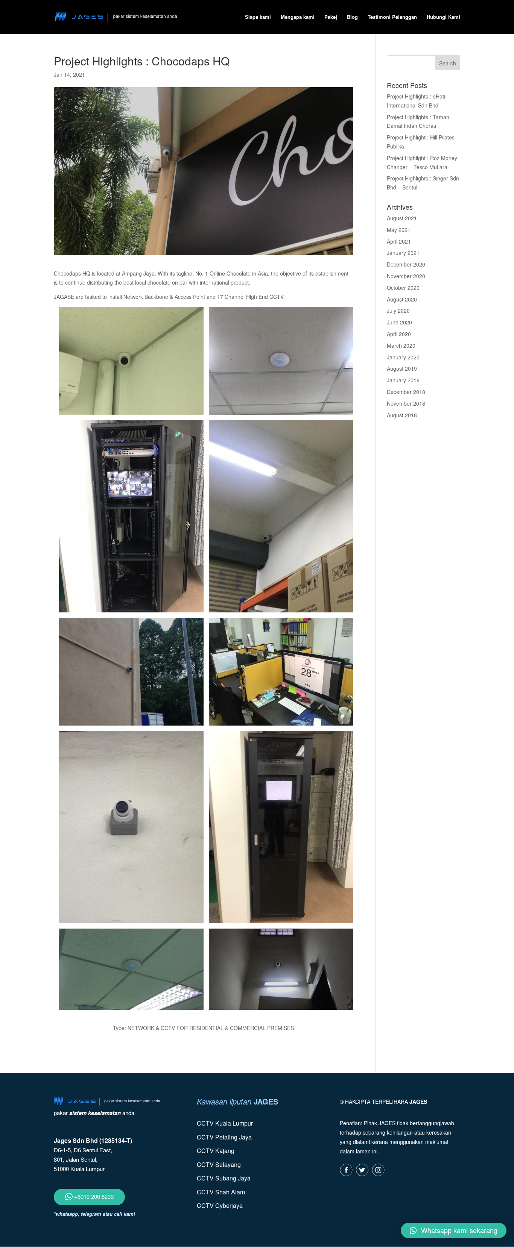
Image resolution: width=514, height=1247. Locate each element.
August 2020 (402, 299)
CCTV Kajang (215, 1150)
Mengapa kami (298, 17)
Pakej (330, 17)
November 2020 (406, 276)
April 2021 (399, 241)
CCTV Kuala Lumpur (225, 1123)
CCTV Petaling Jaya (224, 1137)
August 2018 (402, 415)
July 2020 (398, 310)
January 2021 (403, 252)
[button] (453, 1230)
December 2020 (406, 264)
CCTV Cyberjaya (220, 1205)
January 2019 (403, 380)
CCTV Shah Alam (221, 1192)
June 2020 (399, 322)
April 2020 (399, 334)
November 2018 (406, 403)
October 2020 (403, 287)
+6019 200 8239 (93, 1196)
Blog (352, 17)
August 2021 (402, 218)
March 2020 (401, 345)
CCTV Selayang (219, 1164)
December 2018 (406, 391)
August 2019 (402, 368)
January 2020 (403, 357)
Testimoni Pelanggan (392, 17)
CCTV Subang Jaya (224, 1178)
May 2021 (399, 229)
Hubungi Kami (443, 17)
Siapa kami (258, 17)
